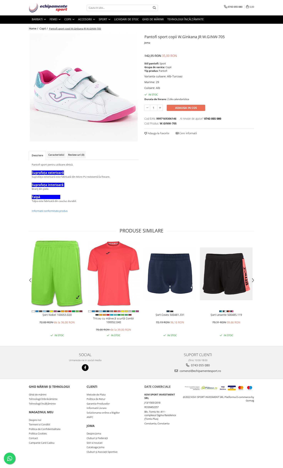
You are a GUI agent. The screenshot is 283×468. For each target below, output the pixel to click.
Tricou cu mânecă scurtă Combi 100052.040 (113, 320)
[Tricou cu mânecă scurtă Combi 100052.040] (113, 273)
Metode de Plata (96, 394)
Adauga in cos (186, 108)
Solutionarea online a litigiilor (103, 412)
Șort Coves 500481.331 (170, 315)
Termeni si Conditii (39, 424)
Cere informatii (187, 133)
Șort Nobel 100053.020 (57, 315)
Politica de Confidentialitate (44, 429)
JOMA (91, 426)
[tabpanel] (84, 87)
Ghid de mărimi (153, 19)
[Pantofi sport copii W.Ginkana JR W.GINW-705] (84, 87)
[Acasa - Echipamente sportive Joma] (48, 8)
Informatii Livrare (96, 408)
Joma (147, 42)
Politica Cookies (38, 433)
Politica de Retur (96, 399)
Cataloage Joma (95, 447)
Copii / (44, 28)
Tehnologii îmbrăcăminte (43, 399)
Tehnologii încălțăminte (185, 19)
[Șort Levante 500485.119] (226, 274)
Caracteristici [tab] (56, 154)
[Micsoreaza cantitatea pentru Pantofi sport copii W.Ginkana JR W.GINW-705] (147, 108)
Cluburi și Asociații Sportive (102, 452)
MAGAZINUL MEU (41, 412)
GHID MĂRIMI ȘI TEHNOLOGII (49, 387)
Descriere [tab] (37, 155)
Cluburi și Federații (97, 438)
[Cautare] (154, 8)
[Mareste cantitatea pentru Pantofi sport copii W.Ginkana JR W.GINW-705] (160, 108)
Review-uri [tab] (76, 154)
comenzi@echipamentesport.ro (200, 371)
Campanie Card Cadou (41, 442)
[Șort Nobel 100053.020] (57, 273)
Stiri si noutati (94, 442)
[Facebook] (85, 367)
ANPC (90, 417)
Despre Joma (94, 433)
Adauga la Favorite (158, 133)
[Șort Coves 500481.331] (170, 274)
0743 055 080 (200, 365)
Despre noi (35, 420)
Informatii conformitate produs (50, 211)
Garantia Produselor (98, 403)
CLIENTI (92, 387)
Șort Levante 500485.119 (226, 315)
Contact (33, 438)
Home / (34, 28)
